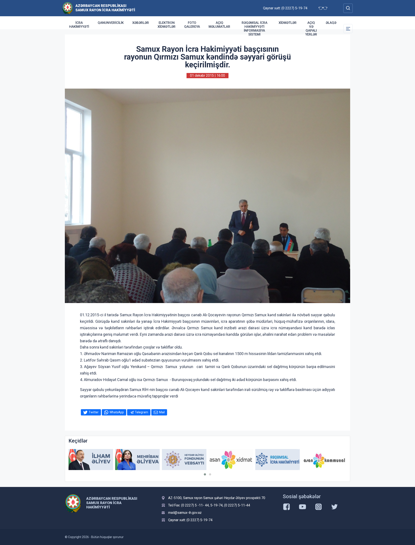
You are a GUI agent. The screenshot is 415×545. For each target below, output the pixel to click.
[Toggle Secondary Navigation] (348, 28)
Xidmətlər (288, 23)
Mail (162, 412)
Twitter (94, 412)
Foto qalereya (192, 25)
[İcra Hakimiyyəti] (67, 8)
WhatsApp (117, 412)
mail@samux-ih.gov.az (185, 513)
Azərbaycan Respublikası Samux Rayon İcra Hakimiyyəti (105, 7)
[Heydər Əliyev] (335, 459)
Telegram (141, 412)
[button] (205, 474)
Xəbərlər (140, 23)
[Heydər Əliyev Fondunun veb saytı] (148, 459)
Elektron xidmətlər (167, 25)
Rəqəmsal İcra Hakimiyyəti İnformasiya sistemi (254, 28)
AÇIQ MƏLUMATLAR (219, 25)
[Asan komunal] (288, 459)
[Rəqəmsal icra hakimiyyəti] (241, 459)
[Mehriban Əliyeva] (101, 459)
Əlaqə (331, 23)
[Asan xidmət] (195, 459)
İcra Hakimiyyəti (79, 25)
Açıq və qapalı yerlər (311, 28)
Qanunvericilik (111, 23)
